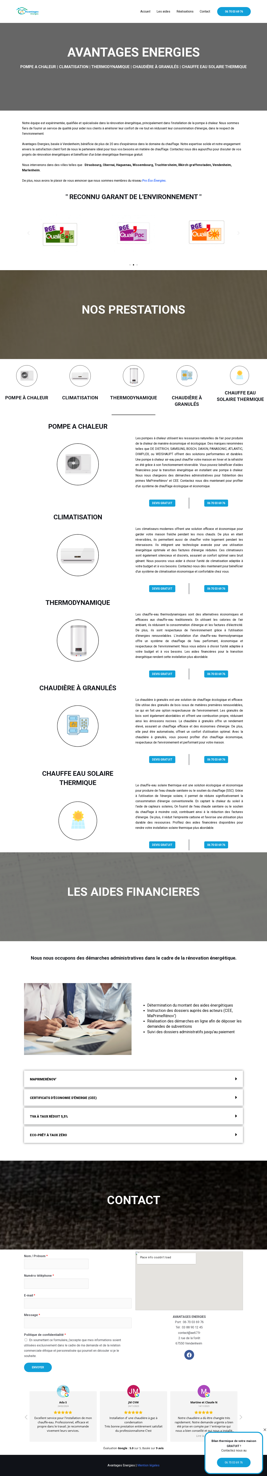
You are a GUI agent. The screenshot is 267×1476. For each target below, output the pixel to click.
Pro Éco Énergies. (154, 180)
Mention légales (148, 1465)
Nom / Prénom (36, 1256)
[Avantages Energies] (28, 11)
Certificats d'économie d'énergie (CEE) (63, 1098)
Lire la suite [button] (203, 1436)
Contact (205, 11)
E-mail (29, 1295)
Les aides (163, 11)
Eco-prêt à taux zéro (48, 1135)
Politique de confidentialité (45, 1335)
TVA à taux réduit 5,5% (49, 1116)
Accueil (145, 11)
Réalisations (185, 11)
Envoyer (38, 1367)
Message (32, 1315)
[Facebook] (189, 1355)
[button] (28, 232)
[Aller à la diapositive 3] (137, 264)
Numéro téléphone (39, 1276)
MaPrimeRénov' (43, 1079)
